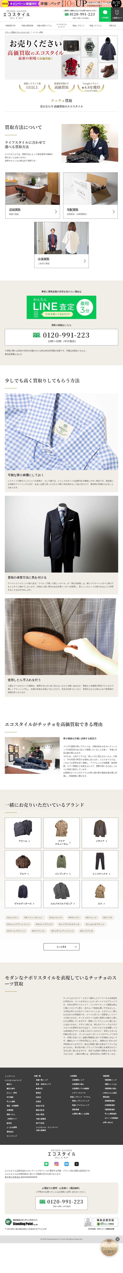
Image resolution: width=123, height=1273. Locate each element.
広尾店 (38, 1101)
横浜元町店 (40, 1110)
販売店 (9, 1123)
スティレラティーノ (17, 931)
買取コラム (11, 1114)
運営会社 (10, 1132)
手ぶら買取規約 (111, 1114)
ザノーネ (108, 917)
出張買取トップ (78, 1080)
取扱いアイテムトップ (80, 1105)
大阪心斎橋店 (41, 1119)
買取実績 (75, 1109)
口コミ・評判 (12, 1093)
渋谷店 (38, 1097)
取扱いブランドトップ (80, 1101)
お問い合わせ (108, 1122)
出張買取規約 (110, 1105)
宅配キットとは (111, 1084)
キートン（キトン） (34, 917)
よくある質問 (12, 1127)
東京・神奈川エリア (43, 1084)
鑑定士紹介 (11, 1088)
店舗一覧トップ (42, 1080)
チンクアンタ (87, 931)
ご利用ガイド (12, 1119)
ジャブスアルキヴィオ (69, 924)
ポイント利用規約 (111, 1118)
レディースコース (79, 1093)
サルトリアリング (44, 924)
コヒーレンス (56, 917)
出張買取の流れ (78, 1084)
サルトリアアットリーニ (18, 924)
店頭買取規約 (110, 1101)
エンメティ (13, 917)
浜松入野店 (40, 1114)
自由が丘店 (40, 1106)
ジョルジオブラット (95, 924)
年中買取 (10, 1097)
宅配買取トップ (111, 1080)
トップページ (10, 1076)
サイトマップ (12, 1136)
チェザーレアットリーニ (63, 931)
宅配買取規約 (110, 1109)
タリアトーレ (39, 931)
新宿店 (38, 1093)
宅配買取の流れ (111, 1088)
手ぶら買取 (11, 1101)
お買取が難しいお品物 (80, 1114)
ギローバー (74, 917)
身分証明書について (13, 354)
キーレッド (92, 917)
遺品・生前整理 (12, 1106)
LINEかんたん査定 (110, 1093)
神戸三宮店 (40, 1123)
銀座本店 (39, 1088)
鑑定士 (9, 1084)
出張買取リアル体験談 (80, 1088)
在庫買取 (10, 1110)
